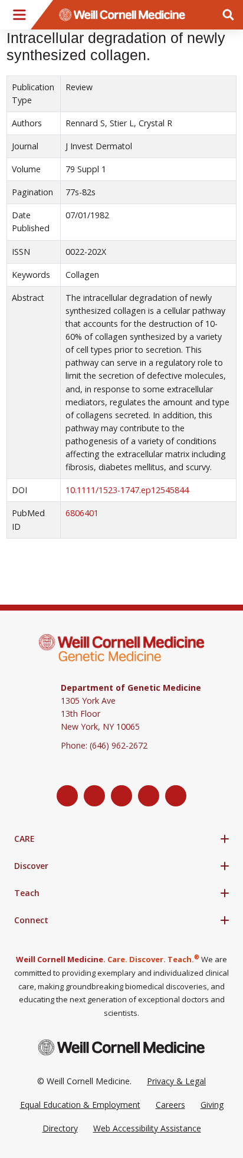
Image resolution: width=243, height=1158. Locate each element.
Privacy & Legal (176, 1081)
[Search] (228, 14)
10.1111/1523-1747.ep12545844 (127, 490)
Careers (170, 1104)
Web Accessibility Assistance (147, 1128)
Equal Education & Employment (80, 1104)
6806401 (81, 513)
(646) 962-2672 (118, 745)
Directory (60, 1128)
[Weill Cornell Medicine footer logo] (121, 1047)
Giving (212, 1104)
